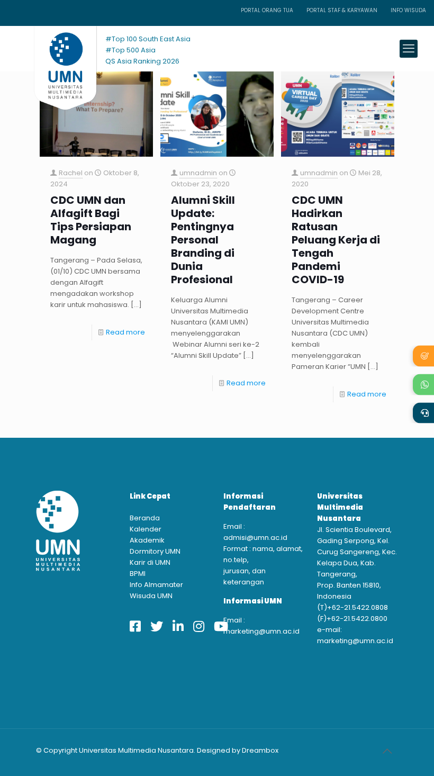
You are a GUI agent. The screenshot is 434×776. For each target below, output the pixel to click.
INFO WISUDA (408, 10)
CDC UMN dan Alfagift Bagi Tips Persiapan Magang (90, 220)
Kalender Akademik (147, 534)
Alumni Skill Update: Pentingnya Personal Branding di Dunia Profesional (203, 240)
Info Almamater (156, 585)
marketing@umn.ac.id (261, 631)
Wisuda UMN (151, 596)
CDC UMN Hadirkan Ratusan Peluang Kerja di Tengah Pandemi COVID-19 (336, 240)
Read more (125, 332)
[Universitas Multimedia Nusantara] (55, 48)
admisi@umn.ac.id (255, 538)
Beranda (145, 518)
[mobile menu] (409, 49)
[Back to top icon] (387, 751)
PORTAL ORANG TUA (267, 10)
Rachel (71, 173)
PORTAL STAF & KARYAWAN (341, 10)
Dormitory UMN (155, 551)
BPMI (138, 574)
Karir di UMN (150, 562)
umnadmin (198, 173)
